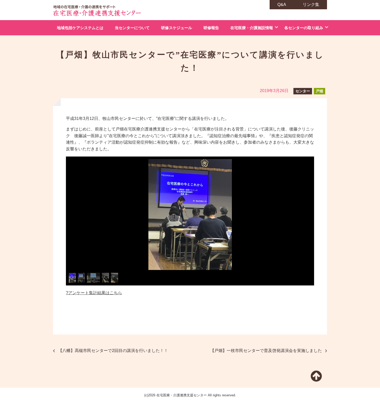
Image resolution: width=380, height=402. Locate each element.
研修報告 (211, 28)
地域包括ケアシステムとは (80, 28)
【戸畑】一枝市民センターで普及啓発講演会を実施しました (266, 350)
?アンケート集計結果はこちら (94, 293)
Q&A (281, 4)
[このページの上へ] (316, 379)
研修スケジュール (176, 28)
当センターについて (132, 28)
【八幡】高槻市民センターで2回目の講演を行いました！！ (113, 350)
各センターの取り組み (303, 28)
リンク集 (311, 4)
